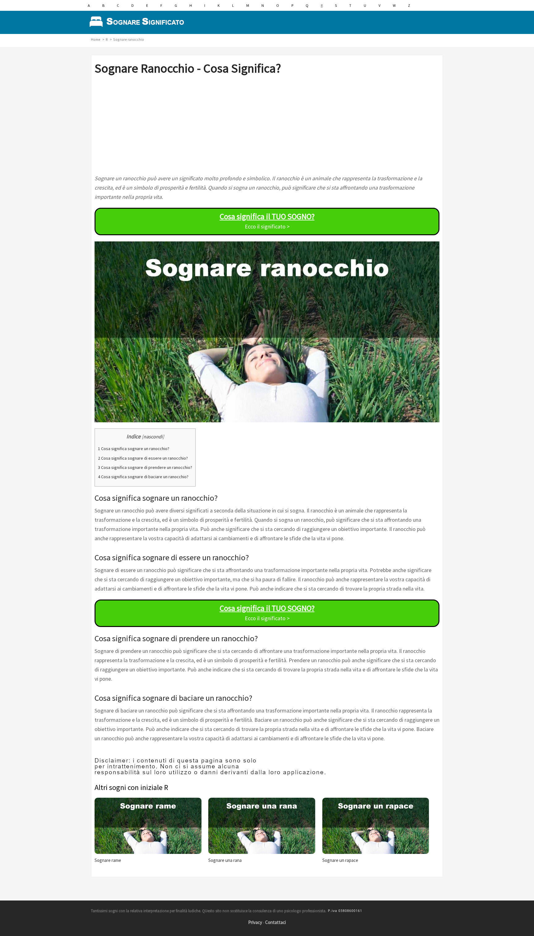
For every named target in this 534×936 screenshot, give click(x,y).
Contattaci (275, 922)
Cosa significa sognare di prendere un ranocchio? (145, 467)
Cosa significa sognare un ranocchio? (133, 448)
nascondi (153, 436)
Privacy (255, 922)
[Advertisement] (267, 124)
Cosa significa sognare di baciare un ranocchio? (143, 476)
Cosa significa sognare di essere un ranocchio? (143, 458)
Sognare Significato (138, 21)
